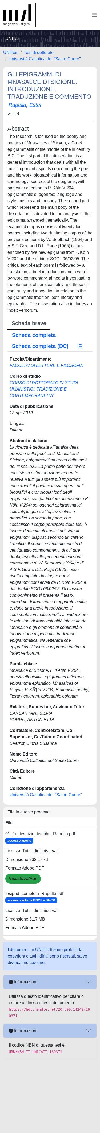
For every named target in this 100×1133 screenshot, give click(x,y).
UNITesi (10, 52)
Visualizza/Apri (23, 878)
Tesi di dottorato (39, 52)
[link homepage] (19, 15)
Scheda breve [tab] (29, 323)
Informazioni (25, 982)
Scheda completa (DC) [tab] (40, 346)
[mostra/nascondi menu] (94, 15)
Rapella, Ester (25, 105)
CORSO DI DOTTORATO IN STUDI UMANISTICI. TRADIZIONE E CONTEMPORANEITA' (44, 389)
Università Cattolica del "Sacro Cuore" (45, 59)
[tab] (80, 346)
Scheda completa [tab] (34, 335)
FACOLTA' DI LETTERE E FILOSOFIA (46, 365)
